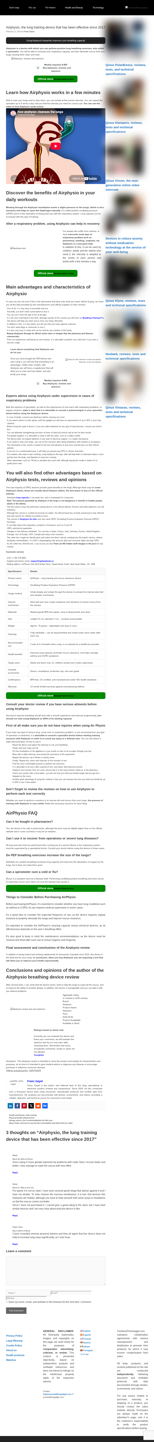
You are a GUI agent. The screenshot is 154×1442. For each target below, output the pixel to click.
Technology (98, 7)
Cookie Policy (14, 1345)
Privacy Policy (14, 1335)
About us (11, 1350)
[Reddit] (38, 1105)
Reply (15, 1172)
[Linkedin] (10, 1105)
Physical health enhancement (21, 1118)
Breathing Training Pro (93, 318)
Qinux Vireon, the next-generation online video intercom (122, 185)
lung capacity (22, 497)
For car (32, 7)
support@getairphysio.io (42, 561)
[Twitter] (31, 1105)
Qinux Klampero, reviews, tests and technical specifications (124, 127)
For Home (50, 7)
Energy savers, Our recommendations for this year (31, 1120)
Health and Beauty (74, 7)
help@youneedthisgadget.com (57, 1394)
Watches (11, 1360)
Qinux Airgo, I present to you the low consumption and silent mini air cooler (41, 1123)
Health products (15, 1355)
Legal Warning (14, 1340)
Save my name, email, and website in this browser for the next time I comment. (50, 1302)
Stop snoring (31, 1115)
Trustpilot (39, 1055)
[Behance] (45, 1105)
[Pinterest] (24, 1105)
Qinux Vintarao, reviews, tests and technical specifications (123, 412)
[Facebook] (17, 1105)
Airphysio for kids (28, 519)
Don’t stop (14, 7)
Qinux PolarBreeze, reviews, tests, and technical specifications (126, 69)
